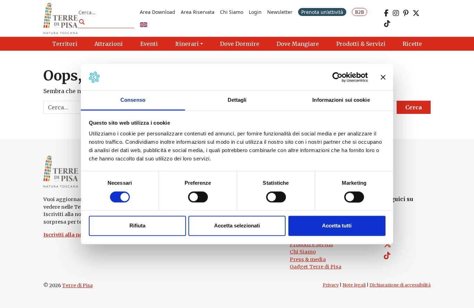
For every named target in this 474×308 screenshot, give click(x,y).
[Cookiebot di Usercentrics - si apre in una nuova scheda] (337, 77)
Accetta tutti (337, 226)
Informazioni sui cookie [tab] (341, 100)
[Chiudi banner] (383, 77)
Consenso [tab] (132, 100)
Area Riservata (197, 12)
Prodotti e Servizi (311, 244)
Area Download (157, 12)
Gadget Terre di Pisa (315, 267)
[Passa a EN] (143, 25)
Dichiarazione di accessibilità (400, 285)
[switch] (198, 196)
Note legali (354, 285)
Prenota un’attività (322, 12)
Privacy (331, 285)
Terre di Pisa (77, 285)
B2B (359, 12)
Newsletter (280, 12)
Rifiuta (137, 226)
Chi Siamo (231, 12)
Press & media (308, 259)
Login (255, 12)
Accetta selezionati (237, 226)
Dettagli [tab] (237, 100)
